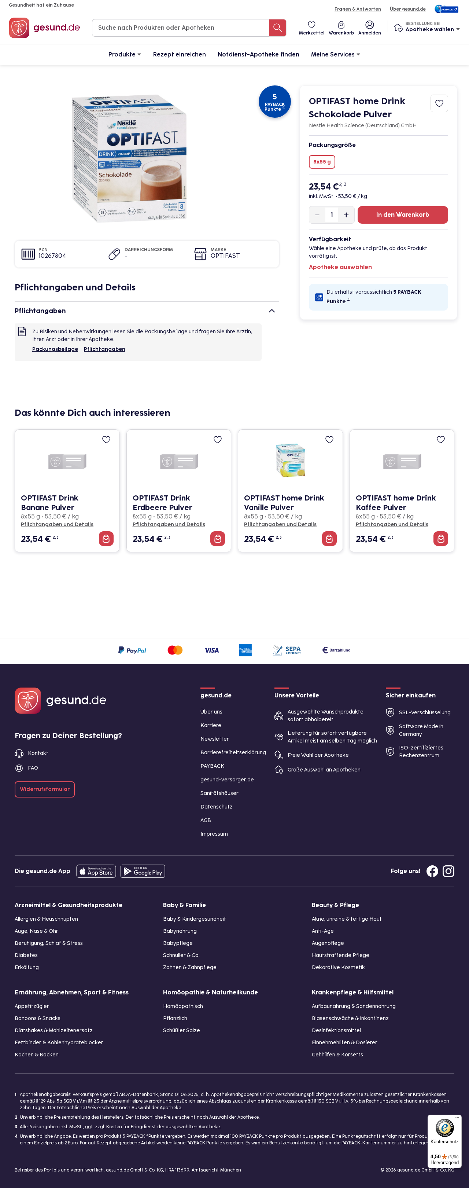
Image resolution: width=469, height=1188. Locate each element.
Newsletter (214, 739)
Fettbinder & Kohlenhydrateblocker (59, 1043)
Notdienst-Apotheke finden (258, 54)
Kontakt (38, 753)
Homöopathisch (183, 1006)
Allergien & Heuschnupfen (46, 919)
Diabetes (26, 955)
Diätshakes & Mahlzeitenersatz (54, 1030)
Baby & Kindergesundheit (194, 919)
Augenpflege (328, 943)
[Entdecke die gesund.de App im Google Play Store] (143, 871)
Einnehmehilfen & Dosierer (344, 1043)
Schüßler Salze (181, 1030)
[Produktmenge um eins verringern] (317, 214)
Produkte (122, 54)
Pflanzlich (175, 1018)
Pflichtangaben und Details (57, 524)
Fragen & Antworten (358, 9)
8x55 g (322, 162)
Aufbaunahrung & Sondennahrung (354, 1006)
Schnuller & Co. (181, 955)
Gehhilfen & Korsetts (337, 1055)
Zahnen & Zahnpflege (190, 967)
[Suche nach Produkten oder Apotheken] (278, 28)
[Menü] (457, 1119)
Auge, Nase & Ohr (36, 931)
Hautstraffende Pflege (340, 955)
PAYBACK (212, 766)
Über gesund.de (408, 9)
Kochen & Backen (37, 1055)
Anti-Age (323, 931)
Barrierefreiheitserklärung (233, 752)
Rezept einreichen (179, 54)
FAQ (33, 768)
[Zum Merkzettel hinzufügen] (439, 103)
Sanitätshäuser (219, 793)
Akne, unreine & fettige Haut (347, 919)
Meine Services (333, 54)
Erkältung (27, 967)
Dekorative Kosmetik (338, 967)
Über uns (211, 712)
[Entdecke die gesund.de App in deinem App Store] (96, 871)
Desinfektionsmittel (336, 1030)
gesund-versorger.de (227, 780)
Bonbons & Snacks (37, 1018)
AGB (205, 820)
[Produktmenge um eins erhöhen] (346, 214)
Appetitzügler (32, 1006)
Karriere (210, 725)
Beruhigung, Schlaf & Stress (49, 943)
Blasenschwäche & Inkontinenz (350, 1018)
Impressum (214, 834)
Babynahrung (180, 931)
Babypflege (178, 943)
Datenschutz (216, 807)
